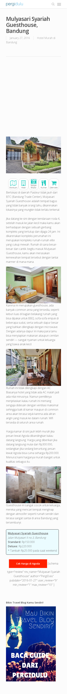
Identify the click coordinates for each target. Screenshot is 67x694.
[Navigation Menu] (59, 4)
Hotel (23, 187)
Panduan (13, 187)
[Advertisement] (33, 96)
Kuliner (44, 187)
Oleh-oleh (54, 187)
